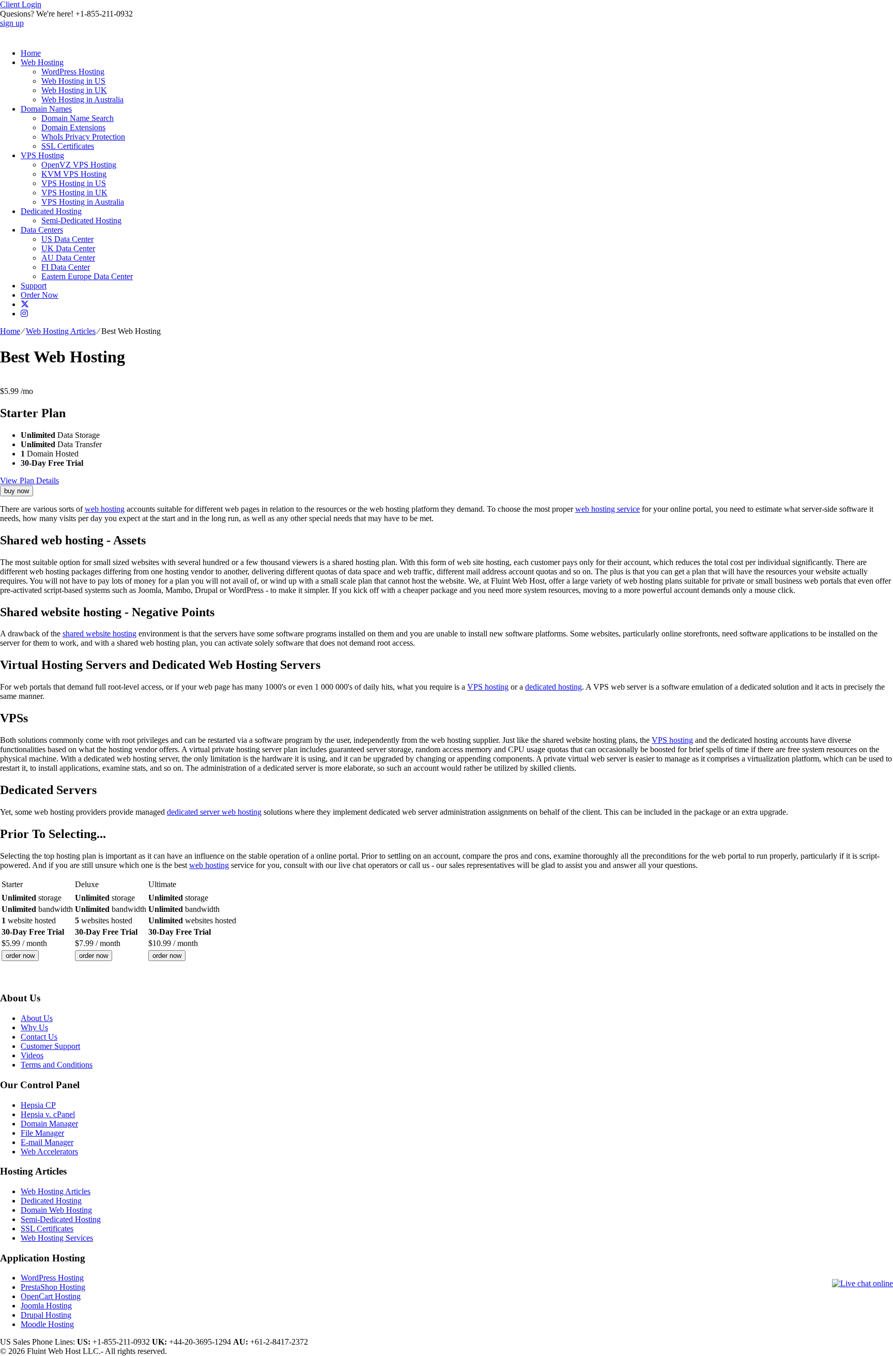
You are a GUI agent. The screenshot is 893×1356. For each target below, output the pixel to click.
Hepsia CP (38, 1105)
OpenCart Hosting (51, 1296)
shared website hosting (99, 633)
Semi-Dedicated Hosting (81, 220)
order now (20, 955)
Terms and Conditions (57, 1064)
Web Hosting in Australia (82, 99)
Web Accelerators (49, 1151)
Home (31, 53)
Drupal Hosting (46, 1315)
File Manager (42, 1133)
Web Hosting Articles (61, 331)
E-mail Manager (47, 1142)
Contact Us (39, 1036)
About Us (37, 1018)
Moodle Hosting (47, 1324)
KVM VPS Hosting (73, 174)
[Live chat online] (862, 1283)
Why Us (34, 1027)
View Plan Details (29, 480)
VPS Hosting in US (73, 183)
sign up (12, 23)
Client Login (20, 4)
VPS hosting (488, 686)
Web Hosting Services (57, 1237)
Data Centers (42, 229)
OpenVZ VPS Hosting (78, 164)
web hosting (105, 509)
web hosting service (607, 509)
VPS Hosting (42, 155)
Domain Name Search (77, 118)
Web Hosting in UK (74, 90)
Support (34, 285)
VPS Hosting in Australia (82, 201)
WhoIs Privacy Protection (83, 136)
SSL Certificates (67, 146)
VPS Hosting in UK (74, 192)
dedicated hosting (553, 686)
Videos (32, 1055)
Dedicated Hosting (51, 211)
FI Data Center (65, 267)
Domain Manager (49, 1123)
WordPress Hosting (72, 71)
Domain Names (46, 108)
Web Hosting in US (73, 81)
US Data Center (67, 239)
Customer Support (50, 1046)
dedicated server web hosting (214, 811)
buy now (16, 491)
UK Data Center (68, 248)
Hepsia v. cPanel (48, 1114)
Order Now (39, 295)
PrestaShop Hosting (53, 1287)
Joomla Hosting (46, 1305)
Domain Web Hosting (56, 1210)
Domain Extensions (73, 127)
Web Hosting (42, 62)
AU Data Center (68, 257)
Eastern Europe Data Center (87, 276)
